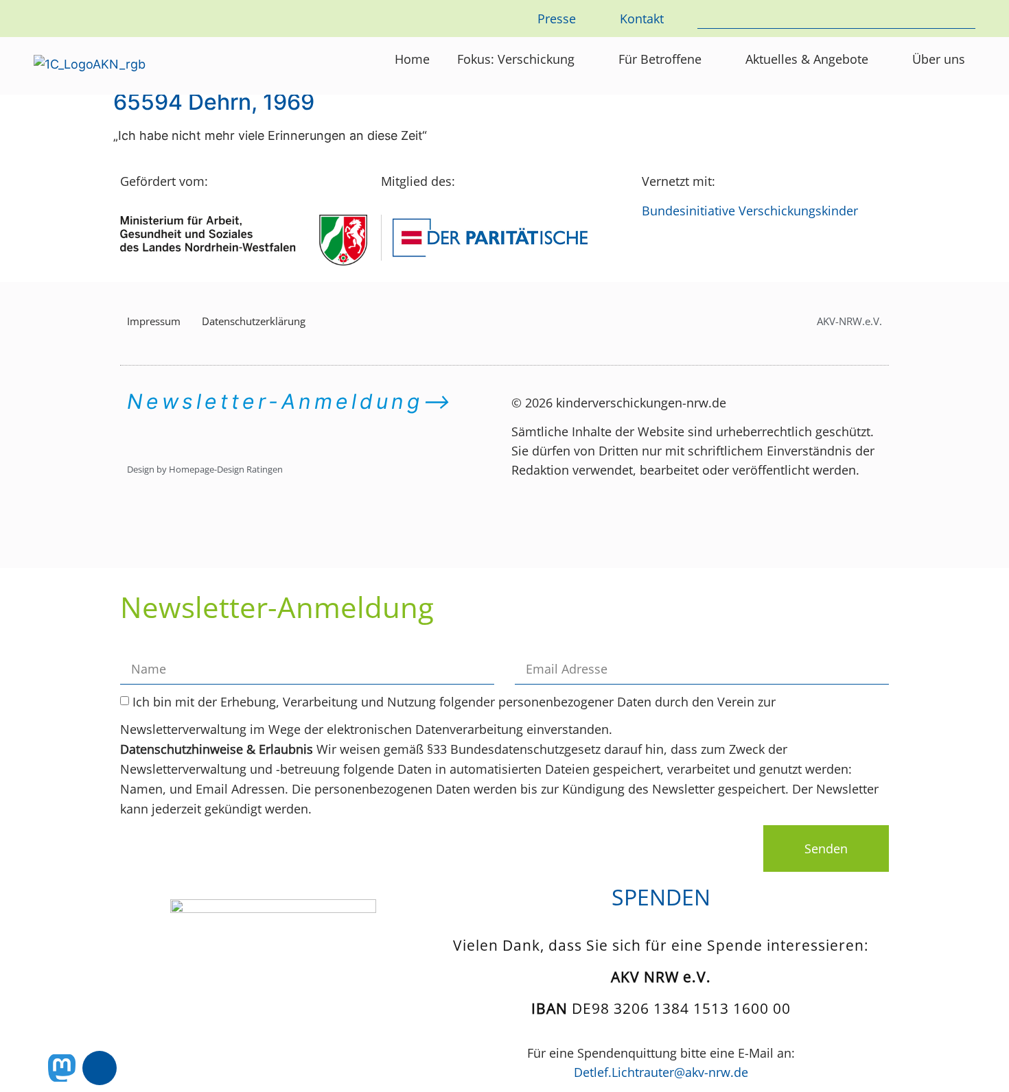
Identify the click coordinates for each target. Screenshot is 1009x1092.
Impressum (154, 321)
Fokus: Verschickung (516, 59)
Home (412, 59)
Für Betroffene (659, 59)
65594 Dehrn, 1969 (213, 101)
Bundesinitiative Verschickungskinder (750, 210)
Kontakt (642, 18)
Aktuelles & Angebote (806, 59)
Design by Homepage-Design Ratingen (205, 469)
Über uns (938, 59)
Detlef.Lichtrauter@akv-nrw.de (661, 1072)
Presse (556, 18)
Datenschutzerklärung (253, 321)
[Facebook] (99, 1068)
